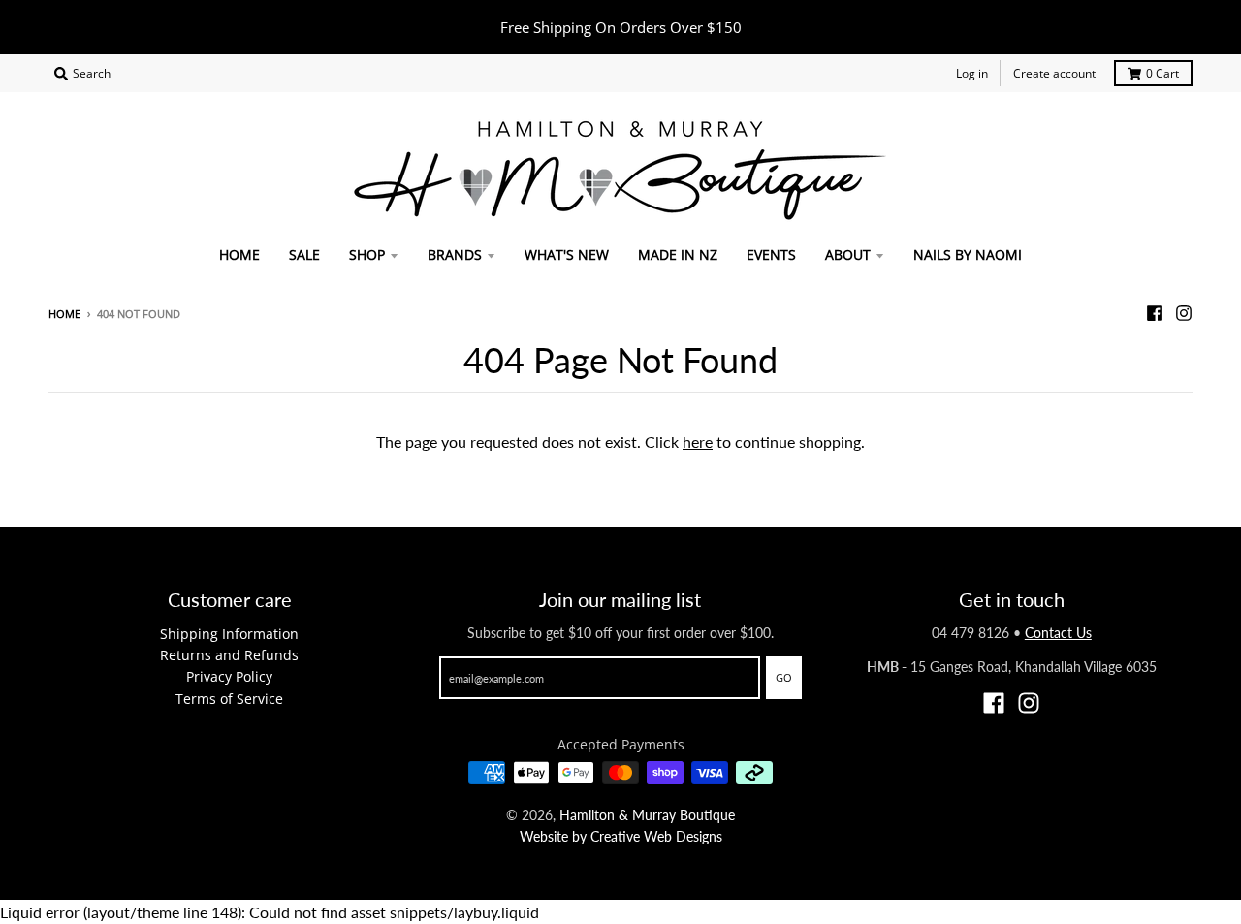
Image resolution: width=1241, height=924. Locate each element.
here (698, 441)
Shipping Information (229, 633)
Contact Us (1058, 632)
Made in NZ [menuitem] (677, 254)
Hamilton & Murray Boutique (647, 815)
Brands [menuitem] (455, 254)
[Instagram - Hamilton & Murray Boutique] (1184, 313)
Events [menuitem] (771, 254)
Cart (1162, 73)
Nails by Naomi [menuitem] (967, 254)
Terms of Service (229, 698)
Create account (1054, 73)
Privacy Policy (229, 676)
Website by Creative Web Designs (621, 836)
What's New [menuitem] (567, 254)
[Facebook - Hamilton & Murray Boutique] (1154, 313)
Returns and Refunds (229, 655)
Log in (972, 73)
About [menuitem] (848, 254)
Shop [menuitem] (367, 254)
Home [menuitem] (239, 254)
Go (784, 677)
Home (64, 313)
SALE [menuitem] (304, 254)
